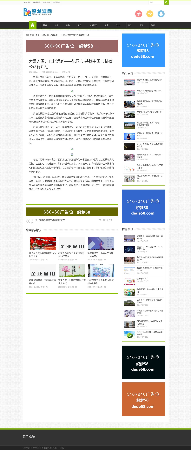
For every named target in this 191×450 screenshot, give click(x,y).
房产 (130, 25)
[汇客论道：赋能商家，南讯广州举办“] (129, 139)
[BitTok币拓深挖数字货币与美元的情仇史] (129, 327)
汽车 (118, 25)
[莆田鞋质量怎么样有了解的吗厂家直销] (129, 161)
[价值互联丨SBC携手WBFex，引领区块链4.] (129, 253)
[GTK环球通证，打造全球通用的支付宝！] (129, 150)
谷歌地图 (56, 2)
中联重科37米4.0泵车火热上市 (149, 112)
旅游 (141, 25)
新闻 (45, 25)
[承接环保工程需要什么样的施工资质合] (129, 338)
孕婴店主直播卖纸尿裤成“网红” (149, 80)
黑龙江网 (45, 448)
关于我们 (27, 2)
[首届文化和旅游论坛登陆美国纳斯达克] (129, 107)
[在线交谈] (161, 18)
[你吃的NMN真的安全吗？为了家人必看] (129, 171)
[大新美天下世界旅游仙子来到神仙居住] (129, 306)
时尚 (80, 25)
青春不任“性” (142, 279)
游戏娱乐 (93, 25)
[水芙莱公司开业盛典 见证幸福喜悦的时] (129, 317)
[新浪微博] (138, 18)
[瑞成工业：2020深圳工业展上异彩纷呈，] (129, 242)
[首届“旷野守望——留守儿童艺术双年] (129, 295)
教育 (153, 25)
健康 (106, 25)
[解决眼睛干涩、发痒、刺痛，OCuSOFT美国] (129, 129)
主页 (37, 35)
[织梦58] (37, 14)
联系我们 (37, 2)
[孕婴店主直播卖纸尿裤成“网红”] (129, 86)
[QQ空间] (150, 18)
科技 (68, 25)
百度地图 (46, 2)
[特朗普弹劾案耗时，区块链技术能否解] (129, 274)
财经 (56, 25)
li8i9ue (35, 72)
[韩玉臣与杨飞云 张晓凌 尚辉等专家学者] (129, 263)
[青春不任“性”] (129, 285)
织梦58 (32, 25)
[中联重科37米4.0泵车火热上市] (129, 118)
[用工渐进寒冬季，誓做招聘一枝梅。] (129, 182)
